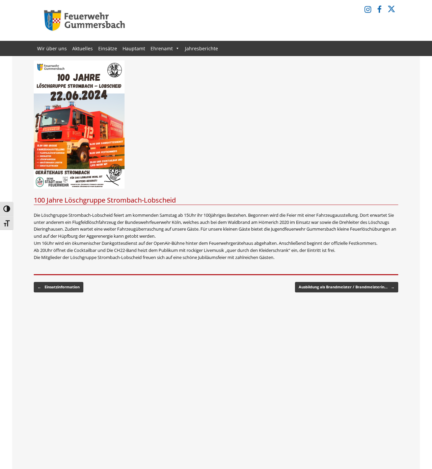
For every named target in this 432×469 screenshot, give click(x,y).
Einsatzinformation (58, 286)
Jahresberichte (201, 48)
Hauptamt (134, 48)
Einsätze (107, 48)
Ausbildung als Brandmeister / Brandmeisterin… (347, 286)
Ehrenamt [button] (162, 48)
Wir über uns (52, 48)
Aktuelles (82, 48)
